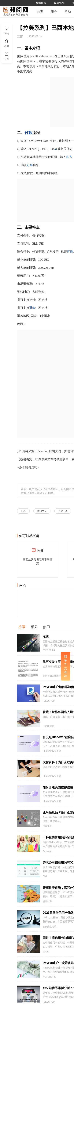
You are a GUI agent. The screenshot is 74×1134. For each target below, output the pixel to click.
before (46, 951)
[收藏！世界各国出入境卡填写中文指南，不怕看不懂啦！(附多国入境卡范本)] (28, 718)
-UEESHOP (49, 700)
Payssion (47, 851)
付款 (28, 132)
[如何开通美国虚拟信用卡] (28, 793)
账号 (69, 157)
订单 (30, 165)
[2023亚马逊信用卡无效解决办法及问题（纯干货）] (28, 919)
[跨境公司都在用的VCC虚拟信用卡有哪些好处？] (28, 868)
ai (55, 149)
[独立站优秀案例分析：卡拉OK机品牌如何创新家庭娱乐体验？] (28, 994)
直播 (70, 251)
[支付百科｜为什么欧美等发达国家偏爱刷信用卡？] (28, 768)
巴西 (23, 511)
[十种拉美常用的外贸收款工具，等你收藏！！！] (28, 843)
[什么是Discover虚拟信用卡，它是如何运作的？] (28, 743)
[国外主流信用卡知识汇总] (28, 944)
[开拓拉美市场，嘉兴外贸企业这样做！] (28, 893)
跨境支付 (41, 511)
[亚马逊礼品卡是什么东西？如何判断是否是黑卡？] (28, 818)
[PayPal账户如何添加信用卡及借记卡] (28, 693)
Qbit (45, 876)
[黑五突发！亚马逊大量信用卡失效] (28, 668)
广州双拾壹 (48, 726)
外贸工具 (62, 511)
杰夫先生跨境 (49, 926)
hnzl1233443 (49, 976)
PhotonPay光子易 (52, 751)
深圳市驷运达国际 (52, 675)
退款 (32, 308)
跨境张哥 (47, 826)
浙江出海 (47, 901)
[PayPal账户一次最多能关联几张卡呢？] (28, 969)
